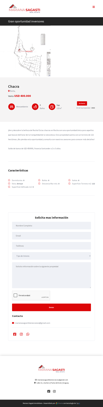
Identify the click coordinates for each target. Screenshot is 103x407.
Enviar (51, 307)
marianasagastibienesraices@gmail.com (32, 323)
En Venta (82, 103)
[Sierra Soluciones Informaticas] (78, 403)
